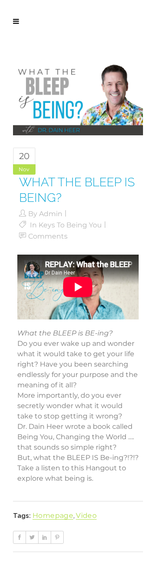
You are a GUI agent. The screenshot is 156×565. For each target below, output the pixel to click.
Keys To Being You (70, 225)
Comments (48, 236)
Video (86, 515)
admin (50, 214)
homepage (52, 515)
